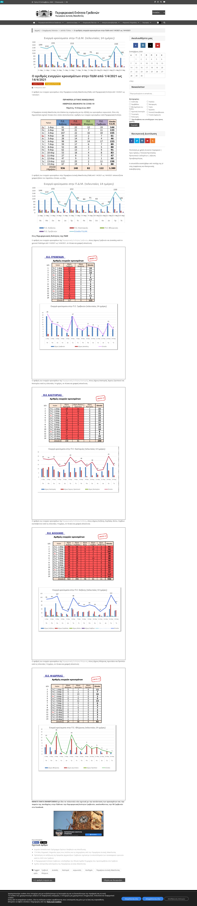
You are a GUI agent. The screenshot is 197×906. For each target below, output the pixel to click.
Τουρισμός (145, 22)
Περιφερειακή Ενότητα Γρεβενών (49, 22)
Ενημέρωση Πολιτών (90, 22)
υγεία (35, 873)
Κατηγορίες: (134, 99)
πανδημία (88, 870)
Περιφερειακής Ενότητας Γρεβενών (75, 240)
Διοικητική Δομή (72, 22)
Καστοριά (65, 870)
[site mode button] (159, 22)
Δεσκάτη (55, 870)
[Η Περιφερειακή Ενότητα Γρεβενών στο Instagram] (143, 45)
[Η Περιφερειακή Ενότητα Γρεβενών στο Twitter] (150, 45)
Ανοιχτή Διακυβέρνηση (109, 22)
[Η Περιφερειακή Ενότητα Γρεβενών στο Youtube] (157, 45)
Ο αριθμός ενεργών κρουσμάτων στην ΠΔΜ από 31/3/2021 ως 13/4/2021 (45, 880)
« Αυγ (131, 81)
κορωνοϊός (77, 870)
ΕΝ (67, 2)
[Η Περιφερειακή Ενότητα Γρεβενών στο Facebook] (135, 45)
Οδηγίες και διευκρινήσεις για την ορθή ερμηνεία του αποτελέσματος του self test (114, 880)
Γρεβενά (45, 870)
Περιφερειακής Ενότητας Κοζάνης (74, 521)
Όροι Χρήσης (134, 153)
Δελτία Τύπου (38, 84)
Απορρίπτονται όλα (153, 899)
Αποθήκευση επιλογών (176, 899)
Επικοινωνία (59, 2)
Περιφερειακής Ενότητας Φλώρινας (75, 661)
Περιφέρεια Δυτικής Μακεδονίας (108, 870)
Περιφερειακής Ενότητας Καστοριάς (75, 380)
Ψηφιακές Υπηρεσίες (130, 22)
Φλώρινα (44, 873)
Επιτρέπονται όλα (131, 899)
